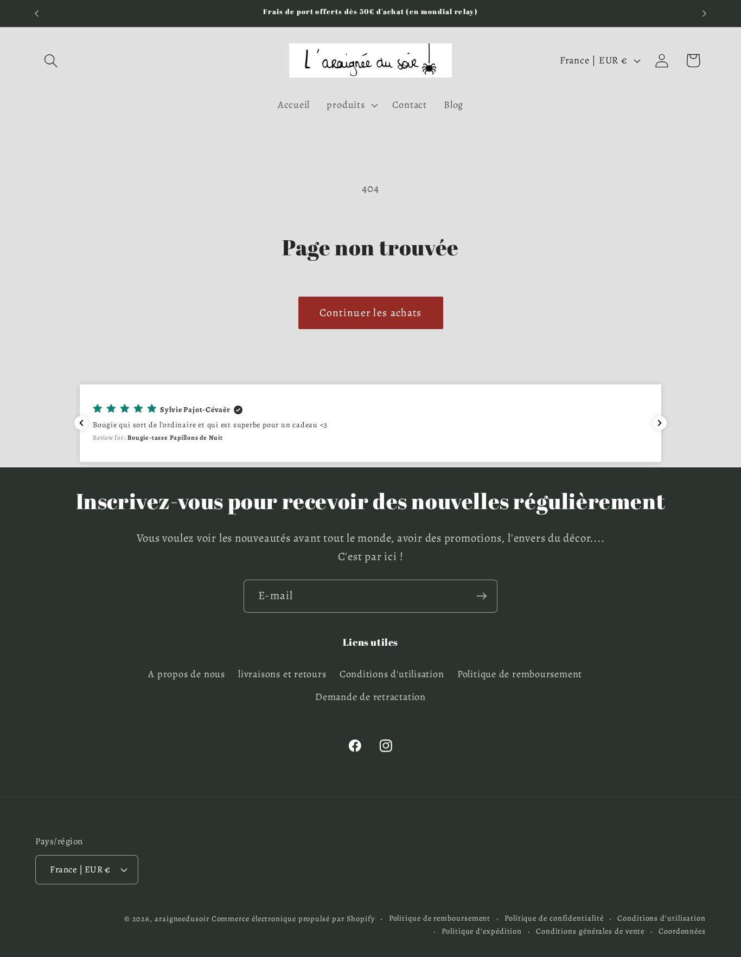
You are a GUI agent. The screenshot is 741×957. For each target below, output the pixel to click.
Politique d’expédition (482, 930)
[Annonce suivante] (705, 13)
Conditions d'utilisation (392, 673)
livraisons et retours (282, 673)
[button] (50, 60)
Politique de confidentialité (553, 917)
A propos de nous (186, 673)
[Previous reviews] (81, 423)
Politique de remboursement (519, 673)
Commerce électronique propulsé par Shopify (293, 918)
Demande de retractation (370, 697)
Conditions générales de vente (590, 930)
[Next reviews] (660, 423)
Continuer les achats (371, 312)
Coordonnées (682, 930)
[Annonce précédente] (37, 13)
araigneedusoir (182, 918)
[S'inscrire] (481, 596)
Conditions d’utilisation (661, 917)
